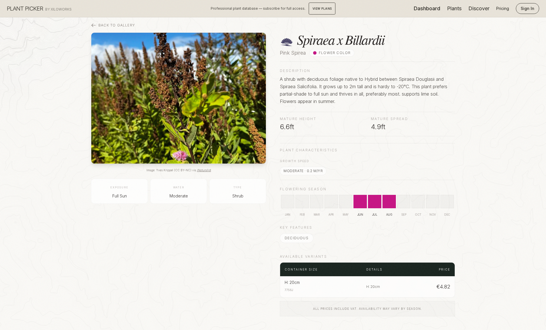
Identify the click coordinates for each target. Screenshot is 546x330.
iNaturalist (204, 170)
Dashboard (427, 8)
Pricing (502, 8)
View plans (322, 8)
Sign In (527, 8)
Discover (478, 8)
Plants (454, 8)
